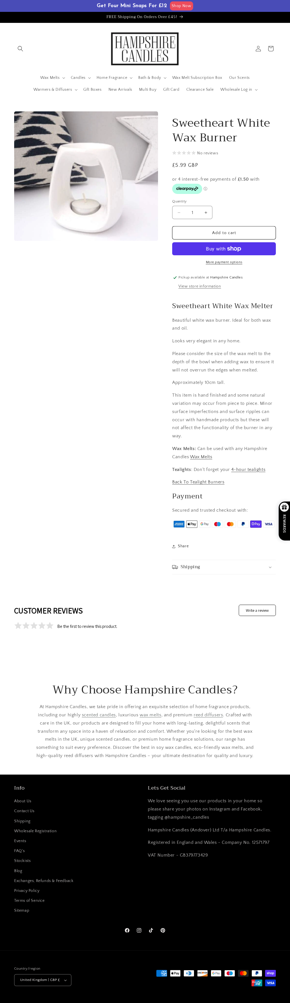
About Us (22, 801)
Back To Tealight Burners (198, 482)
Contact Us (24, 811)
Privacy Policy (26, 891)
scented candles (99, 714)
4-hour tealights (248, 469)
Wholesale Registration (35, 831)
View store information (199, 286)
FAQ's (19, 851)
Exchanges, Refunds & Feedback (43, 881)
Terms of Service (29, 900)
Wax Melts (201, 456)
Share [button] (183, 546)
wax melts (150, 714)
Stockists (22, 861)
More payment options (224, 262)
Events (20, 841)
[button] (20, 48)
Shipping (22, 821)
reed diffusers (208, 714)
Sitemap (21, 910)
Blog (18, 871)
